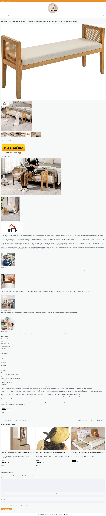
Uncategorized (4, 19)
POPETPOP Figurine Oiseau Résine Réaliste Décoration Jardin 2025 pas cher (51, 453)
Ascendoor (56, 514)
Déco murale (10, 16)
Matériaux (23, 16)
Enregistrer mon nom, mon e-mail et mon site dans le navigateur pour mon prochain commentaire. (23, 505)
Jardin (29, 16)
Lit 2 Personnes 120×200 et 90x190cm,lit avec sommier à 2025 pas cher (87, 453)
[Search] (103, 16)
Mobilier (17, 16)
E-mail (55, 494)
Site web (3, 499)
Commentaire (4, 478)
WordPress (66, 514)
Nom (2, 494)
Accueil (4, 16)
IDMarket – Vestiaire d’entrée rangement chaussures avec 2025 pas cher (17, 453)
